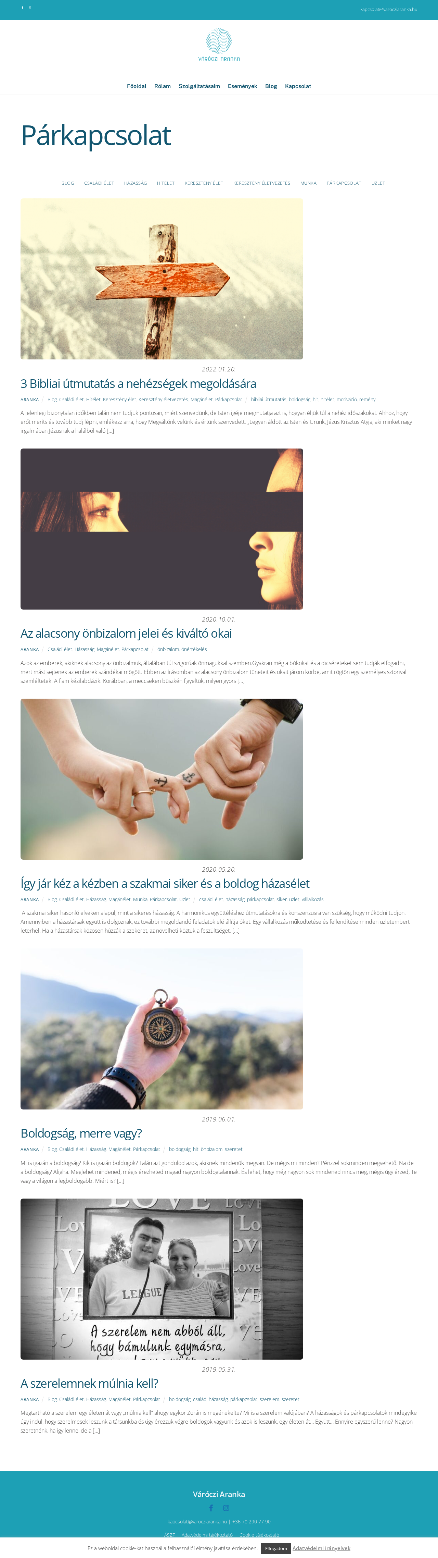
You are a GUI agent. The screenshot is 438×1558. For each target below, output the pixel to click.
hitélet (327, 399)
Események (242, 86)
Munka (308, 183)
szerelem (269, 1399)
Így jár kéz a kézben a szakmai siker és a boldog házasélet (165, 883)
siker (281, 899)
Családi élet (99, 183)
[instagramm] (30, 7)
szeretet (234, 1149)
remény (367, 399)
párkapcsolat (260, 899)
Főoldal (136, 86)
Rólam (162, 86)
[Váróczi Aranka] (219, 62)
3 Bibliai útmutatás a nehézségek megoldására (138, 383)
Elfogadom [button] (276, 1548)
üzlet (294, 899)
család (199, 1399)
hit (315, 399)
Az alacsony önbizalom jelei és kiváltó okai (126, 633)
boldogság (299, 399)
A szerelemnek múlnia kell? (89, 1383)
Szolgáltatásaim (199, 86)
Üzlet (378, 183)
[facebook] (23, 7)
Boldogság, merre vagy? (81, 1133)
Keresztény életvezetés (261, 183)
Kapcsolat (298, 86)
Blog (271, 86)
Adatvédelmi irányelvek (321, 1548)
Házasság (135, 183)
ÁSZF (169, 1535)
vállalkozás (313, 899)
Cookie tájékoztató (259, 1535)
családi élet (211, 899)
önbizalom (168, 649)
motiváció (347, 399)
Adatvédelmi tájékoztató (207, 1535)
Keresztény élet (204, 183)
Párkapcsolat (344, 183)
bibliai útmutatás (268, 399)
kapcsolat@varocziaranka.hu (388, 9)
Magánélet (202, 399)
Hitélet (166, 183)
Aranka (30, 399)
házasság (235, 899)
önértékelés (194, 649)
